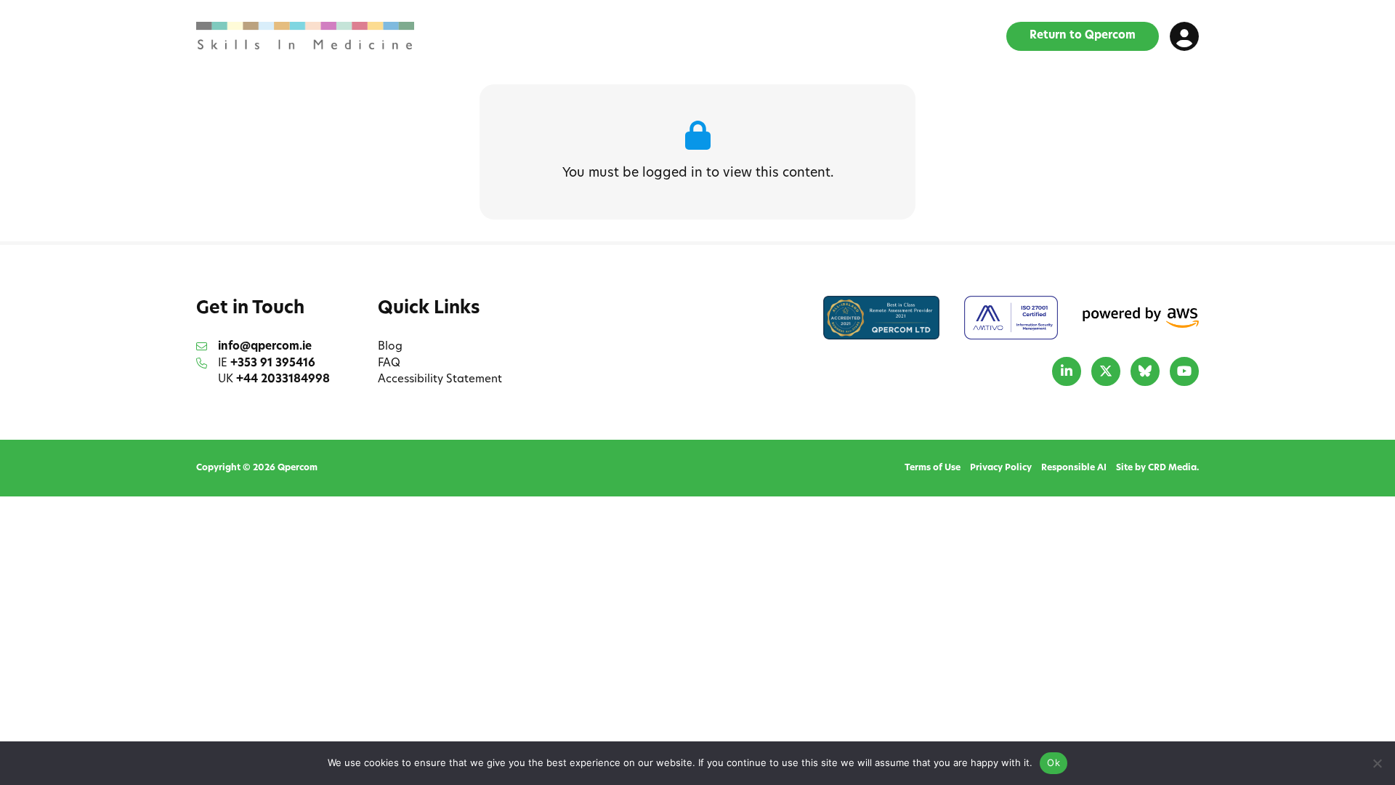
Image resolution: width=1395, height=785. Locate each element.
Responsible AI (1074, 468)
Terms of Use (933, 468)
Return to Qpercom (1083, 36)
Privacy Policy (1001, 468)
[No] (1377, 763)
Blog (390, 347)
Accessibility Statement (440, 379)
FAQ (389, 363)
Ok (1053, 762)
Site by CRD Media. (1157, 468)
